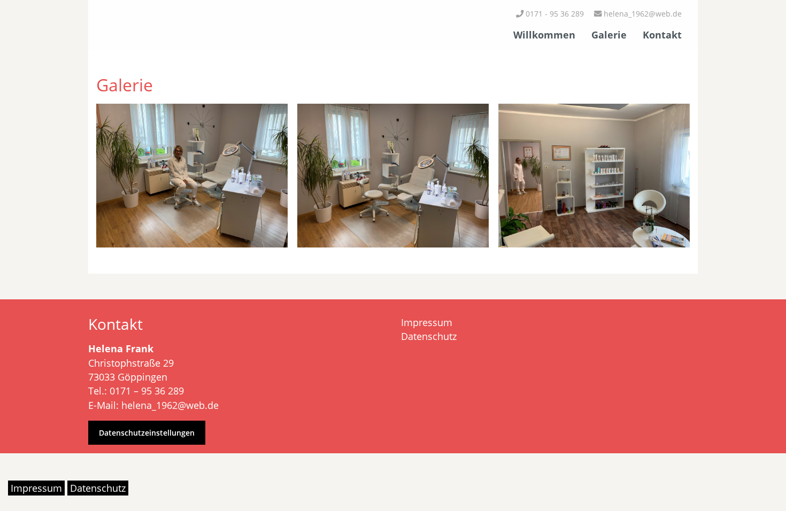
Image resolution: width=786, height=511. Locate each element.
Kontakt (662, 34)
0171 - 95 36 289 (553, 14)
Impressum (426, 322)
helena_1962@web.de (642, 14)
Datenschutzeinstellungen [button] (147, 433)
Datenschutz (429, 336)
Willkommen (544, 34)
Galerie (609, 34)
